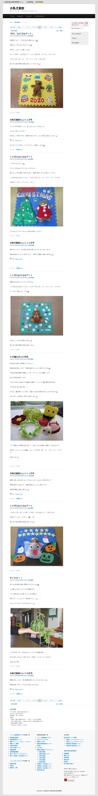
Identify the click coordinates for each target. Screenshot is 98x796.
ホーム (12, 16)
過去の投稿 (13, 31)
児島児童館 (42, 758)
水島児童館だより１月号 (21, 119)
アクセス (74, 38)
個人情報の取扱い (69, 763)
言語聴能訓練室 (14, 752)
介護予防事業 (13, 745)
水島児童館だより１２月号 (22, 242)
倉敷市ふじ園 (13, 767)
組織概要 (66, 753)
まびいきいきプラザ (42, 739)
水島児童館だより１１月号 (22, 473)
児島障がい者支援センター (44, 764)
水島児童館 (17, 8)
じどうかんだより (39, 16)
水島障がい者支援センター (44, 768)
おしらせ (28, 16)
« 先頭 (18, 27)
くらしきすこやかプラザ (17, 761)
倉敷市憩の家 (40, 770)
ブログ (18, 112)
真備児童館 (42, 762)
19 (36, 27)
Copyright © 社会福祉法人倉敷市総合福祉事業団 (49, 791)
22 (45, 27)
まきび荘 (39, 747)
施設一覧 (66, 755)
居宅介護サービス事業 (70, 737)
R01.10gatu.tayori (17, 689)
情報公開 (66, 759)
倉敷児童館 (13, 763)
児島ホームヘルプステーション (75, 741)
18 (33, 27)
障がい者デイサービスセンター (18, 754)
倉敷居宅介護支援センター (73, 743)
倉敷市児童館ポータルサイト (45, 750)
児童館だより (19, 149)
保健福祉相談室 (14, 737)
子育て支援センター (15, 747)
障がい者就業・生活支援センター (19, 756)
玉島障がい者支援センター (44, 766)
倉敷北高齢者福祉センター (44, 743)
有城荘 (12, 765)
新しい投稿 (60, 31)
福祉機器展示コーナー (16, 739)
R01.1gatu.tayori (17, 140)
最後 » (61, 27)
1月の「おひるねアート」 (22, 33)
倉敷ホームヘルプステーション (75, 739)
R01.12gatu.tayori (17, 259)
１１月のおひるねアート (21, 275)
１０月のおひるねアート (21, 505)
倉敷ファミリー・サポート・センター (20, 741)
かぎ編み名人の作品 (19, 356)
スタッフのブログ (76, 34)
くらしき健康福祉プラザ (17, 735)
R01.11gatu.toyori (17, 494)
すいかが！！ (16, 577)
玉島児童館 (42, 760)
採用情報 (66, 757)
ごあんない (20, 16)
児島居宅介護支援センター (73, 745)
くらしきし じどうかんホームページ (78, 24)
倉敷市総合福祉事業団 (70, 751)
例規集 (66, 761)
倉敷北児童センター (44, 754)
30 (51, 27)
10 (27, 27)
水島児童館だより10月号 (21, 673)
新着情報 (30, 2)
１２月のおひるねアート (21, 156)
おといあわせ (75, 42)
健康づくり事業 (14, 743)
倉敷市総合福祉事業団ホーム (14, 2)
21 (42, 27)
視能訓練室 (13, 750)
